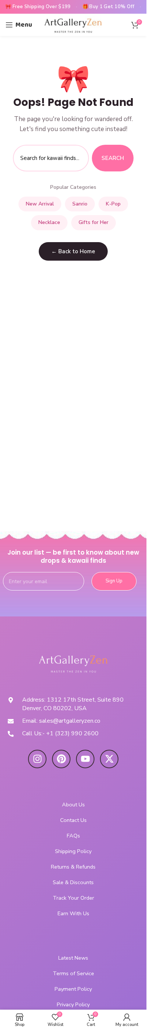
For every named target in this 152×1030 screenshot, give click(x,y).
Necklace (49, 222)
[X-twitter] (109, 759)
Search (112, 158)
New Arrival (40, 203)
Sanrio (79, 203)
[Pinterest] (61, 759)
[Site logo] (73, 24)
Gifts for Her (93, 222)
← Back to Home (73, 251)
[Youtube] (85, 759)
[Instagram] (37, 759)
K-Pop (113, 203)
